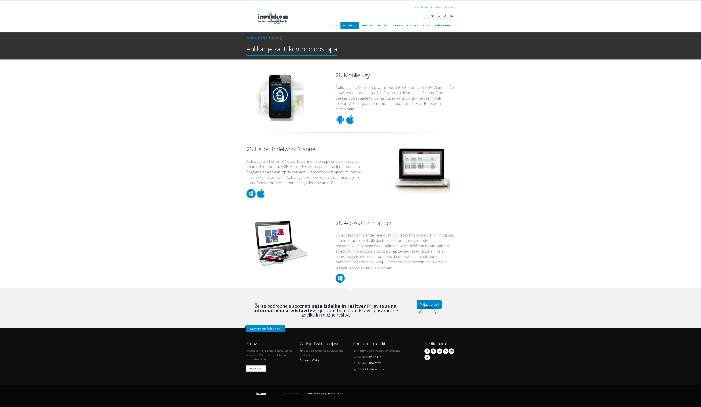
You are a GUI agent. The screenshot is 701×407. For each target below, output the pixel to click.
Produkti (349, 25)
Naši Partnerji (443, 25)
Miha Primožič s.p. (317, 393)
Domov (333, 25)
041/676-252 (420, 7)
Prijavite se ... (256, 368)
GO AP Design (335, 393)
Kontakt (412, 25)
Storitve (366, 25)
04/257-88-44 (375, 356)
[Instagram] (451, 351)
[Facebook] (426, 16)
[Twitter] (432, 16)
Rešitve (382, 25)
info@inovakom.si (374, 369)
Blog (426, 25)
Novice (397, 25)
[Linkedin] (439, 16)
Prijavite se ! (429, 304)
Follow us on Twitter (310, 360)
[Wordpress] (451, 16)
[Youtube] (445, 16)
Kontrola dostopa (256, 38)
